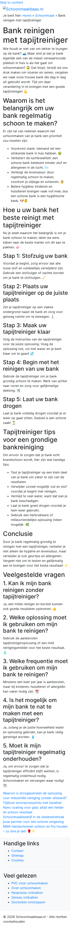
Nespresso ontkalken (27, 893)
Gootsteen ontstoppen (28, 902)
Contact (17, 851)
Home (26, 15)
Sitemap (17, 855)
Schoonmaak (44, 15)
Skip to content (11, 2)
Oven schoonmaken (26, 888)
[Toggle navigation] (62, 9)
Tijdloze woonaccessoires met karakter (32, 803)
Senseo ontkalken (24, 897)
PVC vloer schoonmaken (29, 883)
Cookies (17, 860)
